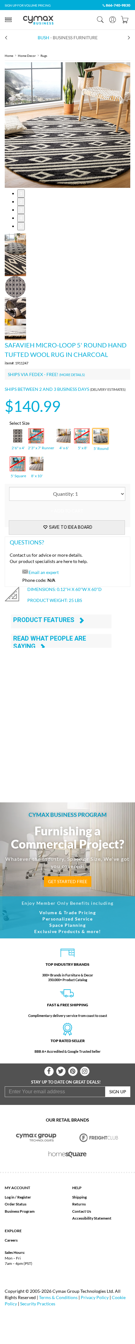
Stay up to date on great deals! (66, 1081)
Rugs (43, 55)
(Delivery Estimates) (108, 389)
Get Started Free (67, 881)
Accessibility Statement (91, 1218)
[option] (67, 125)
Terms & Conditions (58, 1297)
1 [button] (21, 193)
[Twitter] (61, 1071)
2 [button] (21, 201)
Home (9, 55)
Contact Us (81, 1211)
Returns (79, 1204)
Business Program (20, 1211)
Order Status (15, 1204)
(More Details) (72, 375)
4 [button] (21, 218)
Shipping (79, 1197)
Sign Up (117, 1091)
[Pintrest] (73, 1071)
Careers (11, 1240)
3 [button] (21, 209)
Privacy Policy (95, 1297)
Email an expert (44, 572)
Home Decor (27, 55)
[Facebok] (49, 1071)
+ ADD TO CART (67, 510)
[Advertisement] (67, 717)
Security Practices (37, 1303)
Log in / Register (18, 1197)
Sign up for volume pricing (28, 5)
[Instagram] (84, 1071)
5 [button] (21, 226)
